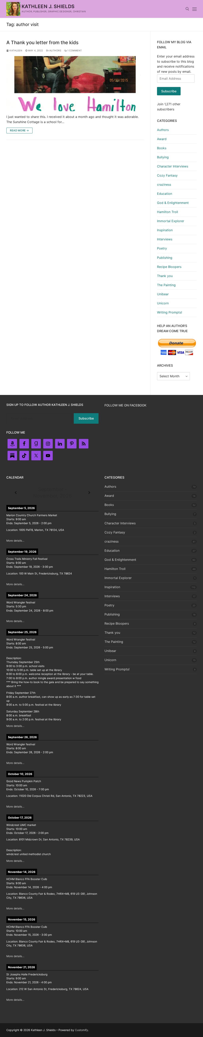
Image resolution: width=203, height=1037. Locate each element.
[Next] (89, 492)
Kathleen (15, 50)
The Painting (166, 285)
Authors (55, 50)
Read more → (19, 130)
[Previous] (15, 492)
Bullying (163, 157)
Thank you (165, 276)
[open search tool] (187, 9)
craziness (164, 184)
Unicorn (163, 303)
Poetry (162, 248)
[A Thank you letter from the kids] (75, 83)
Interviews (164, 239)
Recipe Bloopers (169, 267)
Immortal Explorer (170, 221)
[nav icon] (194, 9)
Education (164, 194)
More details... (15, 540)
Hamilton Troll (167, 212)
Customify (81, 1030)
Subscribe (168, 91)
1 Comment (74, 50)
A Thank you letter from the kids (42, 42)
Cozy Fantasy (167, 175)
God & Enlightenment (173, 203)
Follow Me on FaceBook (125, 405)
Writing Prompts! (169, 312)
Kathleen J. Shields (48, 6)
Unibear (163, 294)
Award (162, 139)
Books (161, 148)
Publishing (164, 258)
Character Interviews (172, 166)
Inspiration (165, 230)
